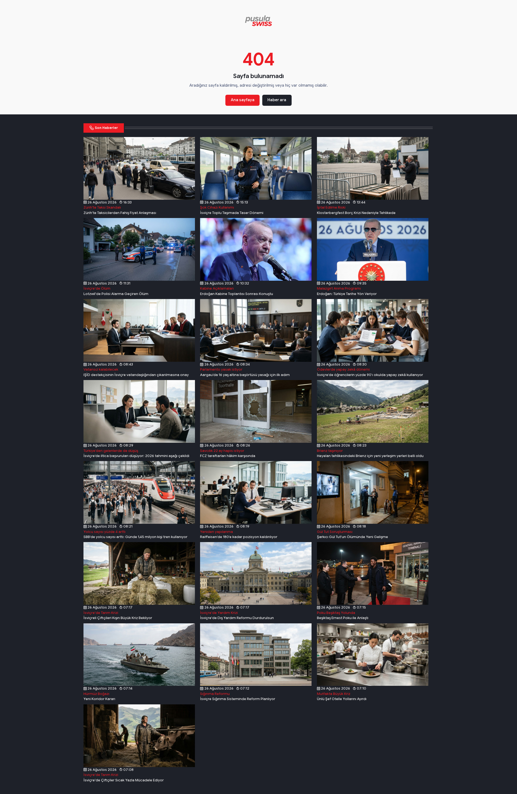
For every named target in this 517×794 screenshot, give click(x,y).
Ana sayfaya (242, 99)
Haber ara (276, 99)
